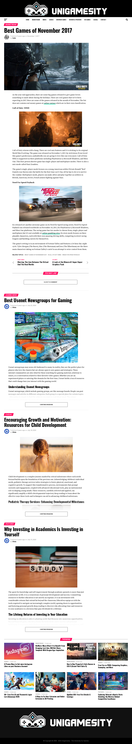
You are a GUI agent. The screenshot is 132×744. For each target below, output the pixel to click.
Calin (14, 38)
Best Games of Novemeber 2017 (36, 255)
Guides (51, 20)
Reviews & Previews (75, 20)
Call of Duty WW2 (55, 255)
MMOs (44, 20)
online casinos (50, 103)
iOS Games (87, 20)
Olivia (14, 307)
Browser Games (61, 20)
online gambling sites (51, 233)
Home (27, 20)
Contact (103, 20)
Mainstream (36, 20)
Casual (95, 20)
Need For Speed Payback (71, 255)
